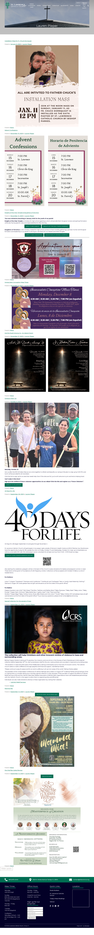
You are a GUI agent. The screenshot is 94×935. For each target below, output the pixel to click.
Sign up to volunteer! (13, 485)
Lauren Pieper (27, 44)
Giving (72, 5)
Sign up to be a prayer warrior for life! (19, 555)
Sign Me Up (31, 917)
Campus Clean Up (10, 398)
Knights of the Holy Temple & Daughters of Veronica (22, 212)
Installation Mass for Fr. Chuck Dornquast (18, 41)
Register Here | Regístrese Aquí (47, 694)
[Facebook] (50, 906)
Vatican (52, 902)
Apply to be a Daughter (34, 235)
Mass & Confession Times (31, 5)
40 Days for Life (10, 491)
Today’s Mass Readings (57, 898)
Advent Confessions (11, 130)
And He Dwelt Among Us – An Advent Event (19, 333)
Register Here (47, 776)
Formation (55, 5)
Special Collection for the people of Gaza (18, 601)
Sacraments (64, 5)
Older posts (6, 869)
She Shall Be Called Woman (14, 770)
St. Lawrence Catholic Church (15, 925)
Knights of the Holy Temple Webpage (55, 226)
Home (24, 5)
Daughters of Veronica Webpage (57, 235)
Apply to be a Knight (32, 226)
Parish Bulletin (54, 890)
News (12, 127)
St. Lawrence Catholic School (57, 894)
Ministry (78, 5)
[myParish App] (58, 906)
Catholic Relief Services (18, 682)
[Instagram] (53, 906)
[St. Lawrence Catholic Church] (15, 8)
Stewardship (47, 5)
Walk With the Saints (84, 6)
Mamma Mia (9, 688)
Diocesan (87, 926)
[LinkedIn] (55, 906)
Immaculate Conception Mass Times (16, 282)
